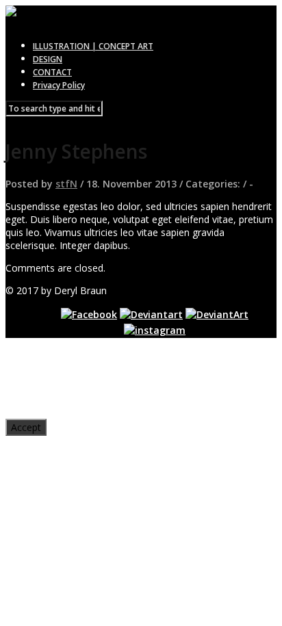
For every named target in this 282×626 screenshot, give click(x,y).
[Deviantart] (151, 314)
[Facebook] (89, 314)
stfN (66, 183)
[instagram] (155, 330)
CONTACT (52, 72)
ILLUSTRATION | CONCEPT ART (93, 46)
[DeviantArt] (217, 314)
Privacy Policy (59, 85)
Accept (26, 427)
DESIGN (47, 59)
